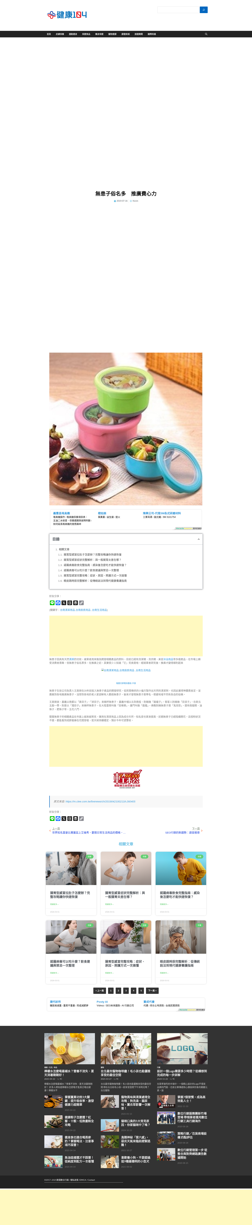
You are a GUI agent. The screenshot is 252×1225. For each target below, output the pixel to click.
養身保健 (99, 34)
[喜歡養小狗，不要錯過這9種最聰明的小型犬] (110, 1157)
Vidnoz (100, 1005)
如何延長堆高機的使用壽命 (67, 524)
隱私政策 (74, 1180)
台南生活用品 (99, 610)
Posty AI (102, 1001)
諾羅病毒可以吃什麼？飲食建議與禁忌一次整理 (91, 570)
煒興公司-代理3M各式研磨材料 (162, 513)
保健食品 (86, 34)
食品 (55, 1067)
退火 (118, 517)
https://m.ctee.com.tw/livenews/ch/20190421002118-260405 (100, 801)
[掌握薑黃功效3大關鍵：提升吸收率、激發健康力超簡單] (53, 1096)
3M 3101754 (169, 517)
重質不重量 (69, 1005)
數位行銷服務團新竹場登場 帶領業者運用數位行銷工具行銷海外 (192, 1117)
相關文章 (64, 549)
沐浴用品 (168, 659)
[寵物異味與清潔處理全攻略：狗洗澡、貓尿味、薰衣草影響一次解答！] (110, 1096)
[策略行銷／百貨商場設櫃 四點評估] (166, 1133)
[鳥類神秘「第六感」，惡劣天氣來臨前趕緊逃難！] (110, 1137)
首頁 (49, 34)
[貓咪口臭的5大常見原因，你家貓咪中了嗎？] (110, 1120)
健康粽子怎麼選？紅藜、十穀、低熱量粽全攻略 (79, 1121)
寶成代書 (149, 1001)
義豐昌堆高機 (61, 513)
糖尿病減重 (56, 1005)
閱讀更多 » (54, 904)
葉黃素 (101, 517)
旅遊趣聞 (139, 34)
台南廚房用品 (83, 610)
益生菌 (110, 517)
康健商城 (125, 34)
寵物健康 (112, 34)
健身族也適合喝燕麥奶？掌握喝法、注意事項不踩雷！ (79, 1141)
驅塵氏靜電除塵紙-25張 (126, 683)
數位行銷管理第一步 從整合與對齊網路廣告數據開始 (192, 1153)
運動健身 (73, 34)
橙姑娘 (102, 513)
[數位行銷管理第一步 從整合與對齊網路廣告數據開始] (166, 1149)
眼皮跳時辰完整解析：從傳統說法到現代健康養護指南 (95, 580)
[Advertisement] (126, 636)
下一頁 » (152, 990)
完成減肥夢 (82, 1005)
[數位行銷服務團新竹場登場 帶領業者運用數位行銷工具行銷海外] (166, 1113)
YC (61, 1079)
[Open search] (206, 34)
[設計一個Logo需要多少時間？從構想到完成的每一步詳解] (182, 1034)
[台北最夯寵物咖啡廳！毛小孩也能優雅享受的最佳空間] (126, 1034)
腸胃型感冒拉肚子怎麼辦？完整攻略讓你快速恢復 (92, 554)
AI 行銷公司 (128, 1005)
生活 (50, 1067)
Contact (91, 1180)
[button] (199, 539)
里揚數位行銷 (62, 1180)
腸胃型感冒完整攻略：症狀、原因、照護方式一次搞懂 (95, 575)
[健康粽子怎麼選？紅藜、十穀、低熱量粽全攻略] (53, 1117)
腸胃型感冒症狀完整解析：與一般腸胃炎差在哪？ (92, 559)
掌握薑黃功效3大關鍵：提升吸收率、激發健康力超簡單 (79, 1100)
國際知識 (152, 34)
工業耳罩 (147, 517)
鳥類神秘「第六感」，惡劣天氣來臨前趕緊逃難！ (135, 1141)
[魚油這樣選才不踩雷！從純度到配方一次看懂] (53, 1157)
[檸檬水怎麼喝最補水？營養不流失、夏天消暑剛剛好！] (69, 1034)
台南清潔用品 (67, 610)
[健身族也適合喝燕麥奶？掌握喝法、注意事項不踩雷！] (53, 1137)
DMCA (83, 1180)
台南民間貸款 (173, 1005)
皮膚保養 (60, 34)
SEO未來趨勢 (113, 1005)
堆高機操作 (59, 517)
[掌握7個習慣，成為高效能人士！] (166, 1096)
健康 (46, 1067)
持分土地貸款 (157, 1005)
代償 (146, 1005)
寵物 (102, 1067)
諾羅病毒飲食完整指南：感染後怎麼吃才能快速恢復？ (95, 565)
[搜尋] (204, 10)
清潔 (71, 659)
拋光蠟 (157, 517)
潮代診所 (55, 1001)
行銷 (158, 1067)
